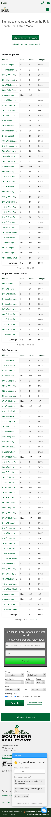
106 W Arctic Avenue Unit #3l (14, 140)
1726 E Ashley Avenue (12, 482)
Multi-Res (37, 696)
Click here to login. (37, 803)
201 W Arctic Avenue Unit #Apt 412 (17, 426)
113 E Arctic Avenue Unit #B (14, 196)
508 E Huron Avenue (11, 283)
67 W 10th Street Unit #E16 (13, 487)
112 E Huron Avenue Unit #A (14, 583)
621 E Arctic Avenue (10, 385)
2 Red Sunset (8, 135)
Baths (38, 679)
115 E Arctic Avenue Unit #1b (14, 212)
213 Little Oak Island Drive (13, 411)
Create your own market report (27, 44)
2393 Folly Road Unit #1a (13, 436)
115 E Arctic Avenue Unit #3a (14, 568)
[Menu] (47, 9)
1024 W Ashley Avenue (12, 156)
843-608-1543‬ (7, 757)
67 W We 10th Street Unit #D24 (15, 375)
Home (9, 696)
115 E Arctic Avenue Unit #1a (14, 207)
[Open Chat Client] (44, 810)
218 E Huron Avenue (11, 528)
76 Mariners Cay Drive (11, 543)
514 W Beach (8, 288)
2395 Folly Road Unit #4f (12, 421)
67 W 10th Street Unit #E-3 (13, 518)
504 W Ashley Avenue (11, 467)
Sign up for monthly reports (25, 38)
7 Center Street (8, 451)
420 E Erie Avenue (10, 472)
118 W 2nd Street (9, 589)
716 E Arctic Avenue (10, 604)
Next (33, 619)
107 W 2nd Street (9, 232)
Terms (4, 814)
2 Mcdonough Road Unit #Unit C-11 (17, 95)
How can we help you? (22, 777)
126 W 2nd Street (9, 609)
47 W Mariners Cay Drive (12, 69)
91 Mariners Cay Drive (11, 370)
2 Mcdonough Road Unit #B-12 (15, 242)
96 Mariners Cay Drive (11, 395)
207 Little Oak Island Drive (13, 110)
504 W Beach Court (10, 502)
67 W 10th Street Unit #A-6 (13, 401)
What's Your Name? (21, 768)
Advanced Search (34, 702)
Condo (18, 696)
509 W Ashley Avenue (11, 171)
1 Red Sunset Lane (10, 553)
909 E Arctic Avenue (10, 329)
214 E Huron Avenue (11, 538)
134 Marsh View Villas (11, 227)
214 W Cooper (8, 523)
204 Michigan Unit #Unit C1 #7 (15, 79)
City (28, 672)
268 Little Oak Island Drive (13, 201)
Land (27, 696)
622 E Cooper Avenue (11, 390)
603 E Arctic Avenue (10, 314)
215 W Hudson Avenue (12, 293)
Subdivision (10, 679)
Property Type (11, 693)
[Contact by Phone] (42, 2)
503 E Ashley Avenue (11, 161)
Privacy (12, 814)
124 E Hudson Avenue (11, 186)
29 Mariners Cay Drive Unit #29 (15, 492)
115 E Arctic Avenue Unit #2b (14, 365)
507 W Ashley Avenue (11, 309)
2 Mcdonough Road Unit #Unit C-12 (17, 166)
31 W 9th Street (8, 334)
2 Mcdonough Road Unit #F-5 (14, 594)
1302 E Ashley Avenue (12, 548)
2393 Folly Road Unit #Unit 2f (14, 90)
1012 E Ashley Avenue (12, 181)
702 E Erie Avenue (10, 497)
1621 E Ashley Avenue (12, 477)
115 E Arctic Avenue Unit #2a (14, 319)
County (8, 672)
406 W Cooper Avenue (11, 416)
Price (7, 686)
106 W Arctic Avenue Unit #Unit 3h (16, 446)
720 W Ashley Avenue (11, 151)
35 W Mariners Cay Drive (12, 130)
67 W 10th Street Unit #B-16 (14, 406)
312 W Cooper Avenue (11, 360)
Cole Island (7, 120)
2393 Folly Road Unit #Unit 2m (15, 507)
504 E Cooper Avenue (11, 247)
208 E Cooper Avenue (11, 380)
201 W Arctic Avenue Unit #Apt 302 (17, 115)
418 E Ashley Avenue (11, 462)
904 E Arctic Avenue (10, 512)
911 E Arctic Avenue (10, 74)
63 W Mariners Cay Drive (12, 85)
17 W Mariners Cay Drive (12, 431)
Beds (28, 679)
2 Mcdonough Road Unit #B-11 (15, 599)
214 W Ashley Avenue (11, 573)
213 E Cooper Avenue (11, 64)
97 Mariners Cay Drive (11, 105)
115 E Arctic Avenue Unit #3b (14, 324)
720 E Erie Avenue (10, 176)
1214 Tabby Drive (9, 257)
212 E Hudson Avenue (11, 146)
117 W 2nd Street (9, 558)
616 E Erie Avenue (10, 222)
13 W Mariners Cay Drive (12, 578)
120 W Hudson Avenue (12, 237)
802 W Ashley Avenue (11, 191)
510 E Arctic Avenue (10, 217)
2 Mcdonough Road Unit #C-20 (15, 252)
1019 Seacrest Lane (10, 125)
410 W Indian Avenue (11, 563)
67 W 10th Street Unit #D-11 (14, 456)
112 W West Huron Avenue (13, 533)
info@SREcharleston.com (11, 755)
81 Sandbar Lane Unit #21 (13, 304)
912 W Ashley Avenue (11, 441)
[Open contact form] (48, 2)
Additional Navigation (25, 717)
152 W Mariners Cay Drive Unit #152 (17, 100)
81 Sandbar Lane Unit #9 (12, 299)
